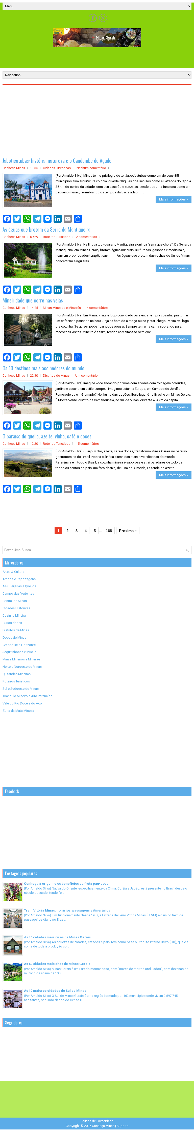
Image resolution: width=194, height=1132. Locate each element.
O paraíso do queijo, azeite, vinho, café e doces (47, 436)
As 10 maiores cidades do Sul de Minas (55, 991)
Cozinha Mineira (14, 615)
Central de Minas (15, 601)
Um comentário (86, 375)
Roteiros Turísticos (56, 237)
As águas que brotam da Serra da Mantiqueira (46, 229)
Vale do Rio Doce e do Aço (22, 703)
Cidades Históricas (57, 168)
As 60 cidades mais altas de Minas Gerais (57, 964)
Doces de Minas (14, 637)
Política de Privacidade (97, 1121)
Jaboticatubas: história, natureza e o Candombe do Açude (57, 160)
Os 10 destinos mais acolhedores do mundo (43, 368)
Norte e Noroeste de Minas (22, 667)
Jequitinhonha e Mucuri (19, 652)
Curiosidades (12, 623)
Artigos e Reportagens (19, 579)
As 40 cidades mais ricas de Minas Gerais (57, 937)
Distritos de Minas (56, 375)
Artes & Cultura (13, 572)
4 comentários (97, 308)
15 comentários (87, 444)
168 (109, 531)
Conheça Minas (103, 1126)
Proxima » (128, 531)
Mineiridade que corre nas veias (33, 300)
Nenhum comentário (91, 168)
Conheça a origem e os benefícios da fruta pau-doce (66, 883)
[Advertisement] (97, 57)
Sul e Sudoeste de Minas (21, 689)
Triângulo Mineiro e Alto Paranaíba (27, 696)
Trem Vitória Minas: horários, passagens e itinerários (67, 910)
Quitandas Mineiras (17, 674)
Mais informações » (173, 199)
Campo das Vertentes (18, 593)
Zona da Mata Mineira (18, 711)
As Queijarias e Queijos (19, 586)
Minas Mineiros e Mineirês (62, 308)
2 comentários (86, 237)
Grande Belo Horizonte (19, 645)
